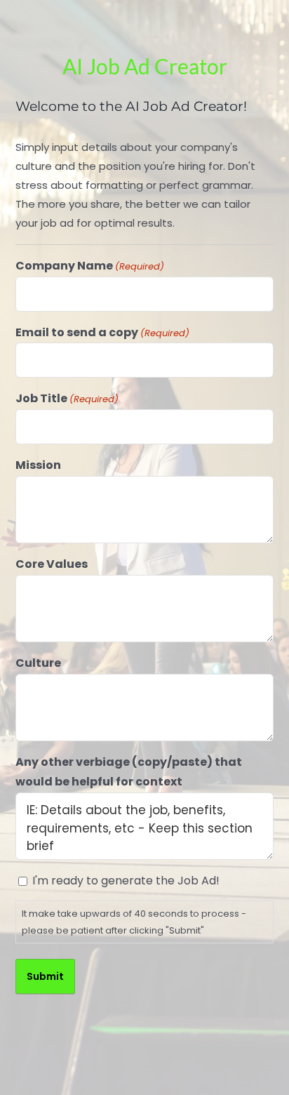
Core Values (51, 564)
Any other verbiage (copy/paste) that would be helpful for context (128, 772)
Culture (38, 663)
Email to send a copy (102, 332)
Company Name (89, 266)
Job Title (67, 398)
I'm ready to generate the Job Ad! (126, 880)
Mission (38, 465)
